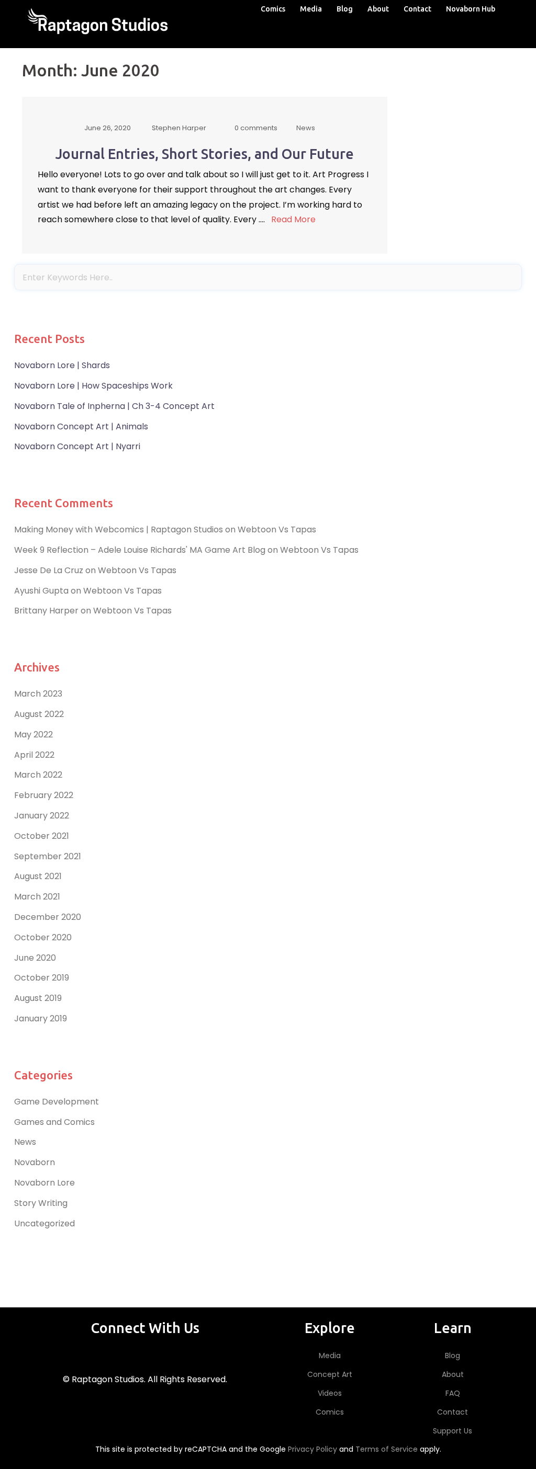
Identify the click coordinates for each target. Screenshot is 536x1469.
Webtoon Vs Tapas (277, 529)
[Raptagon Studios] (98, 23)
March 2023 (38, 694)
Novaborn (34, 1162)
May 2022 (33, 734)
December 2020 (47, 917)
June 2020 (35, 958)
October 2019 (41, 978)
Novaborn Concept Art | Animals (81, 426)
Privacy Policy (312, 1449)
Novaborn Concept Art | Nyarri (77, 446)
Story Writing (41, 1203)
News (25, 1142)
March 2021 (37, 897)
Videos (330, 1393)
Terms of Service (386, 1449)
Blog (345, 9)
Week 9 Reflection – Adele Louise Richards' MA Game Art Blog (139, 550)
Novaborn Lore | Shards (62, 365)
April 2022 (34, 755)
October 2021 (41, 836)
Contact (417, 9)
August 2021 (38, 876)
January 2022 (41, 816)
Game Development (56, 1102)
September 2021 (47, 856)
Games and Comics (54, 1122)
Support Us (452, 1431)
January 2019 (40, 1018)
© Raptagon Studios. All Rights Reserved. (145, 1379)
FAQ (452, 1393)
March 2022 (38, 775)
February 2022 (43, 795)
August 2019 (38, 998)
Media (311, 9)
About (378, 9)
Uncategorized (44, 1223)
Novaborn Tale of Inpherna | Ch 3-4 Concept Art (114, 406)
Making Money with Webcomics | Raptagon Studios (118, 529)
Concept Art (329, 1374)
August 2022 (39, 714)
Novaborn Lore (44, 1183)
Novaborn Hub (470, 9)
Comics (273, 9)
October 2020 (43, 937)
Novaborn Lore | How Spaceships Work (93, 386)
